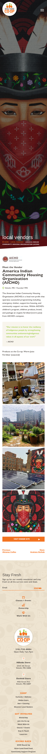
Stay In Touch (23, 731)
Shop (23, 693)
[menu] (42, 10)
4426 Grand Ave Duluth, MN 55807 (23, 679)
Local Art (23, 734)
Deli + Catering (23, 704)
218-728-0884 (23, 649)
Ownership (23, 606)
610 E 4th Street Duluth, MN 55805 (23, 663)
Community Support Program (23, 752)
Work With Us (23, 614)
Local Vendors (17, 242)
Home (6, 242)
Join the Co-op (23, 721)
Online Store (23, 700)
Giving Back (23, 741)
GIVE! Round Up (23, 745)
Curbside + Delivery (23, 697)
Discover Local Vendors (23, 707)
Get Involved (23, 714)
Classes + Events (23, 599)
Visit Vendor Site (22, 539)
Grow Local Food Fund (23, 748)
